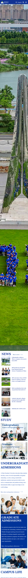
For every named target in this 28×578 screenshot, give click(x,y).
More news (16, 354)
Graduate (7, 444)
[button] (26, 2)
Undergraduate (10, 425)
